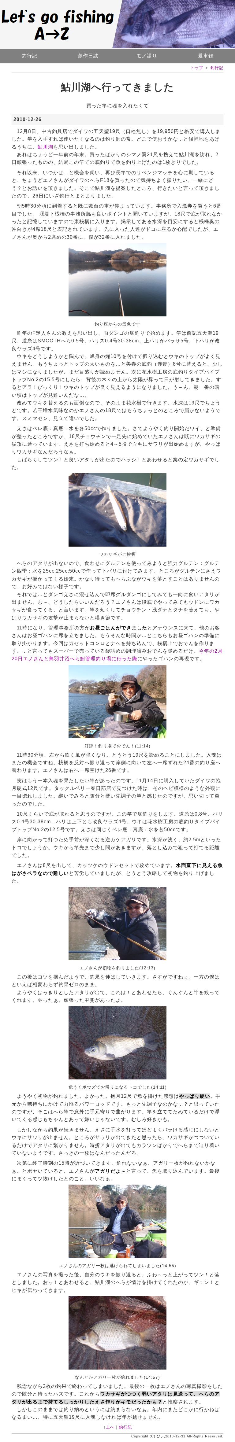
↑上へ (108, 1427)
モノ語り (146, 55)
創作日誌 (88, 55)
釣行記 (29, 55)
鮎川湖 (45, 146)
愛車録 (206, 55)
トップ (196, 67)
